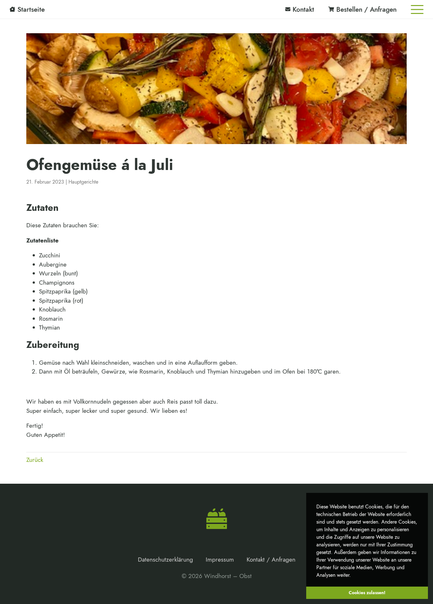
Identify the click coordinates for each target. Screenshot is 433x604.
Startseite (31, 9)
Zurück (34, 460)
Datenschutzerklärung (165, 559)
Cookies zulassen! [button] (367, 592)
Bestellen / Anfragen (366, 9)
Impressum (220, 559)
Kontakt (303, 9)
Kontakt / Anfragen (271, 559)
